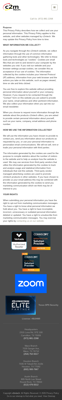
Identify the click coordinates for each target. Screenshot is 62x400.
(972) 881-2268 (31, 338)
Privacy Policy (52, 393)
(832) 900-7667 (31, 369)
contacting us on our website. (30, 221)
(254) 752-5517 (31, 354)
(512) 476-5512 (31, 384)
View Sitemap (49, 396)
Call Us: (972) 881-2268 (41, 18)
